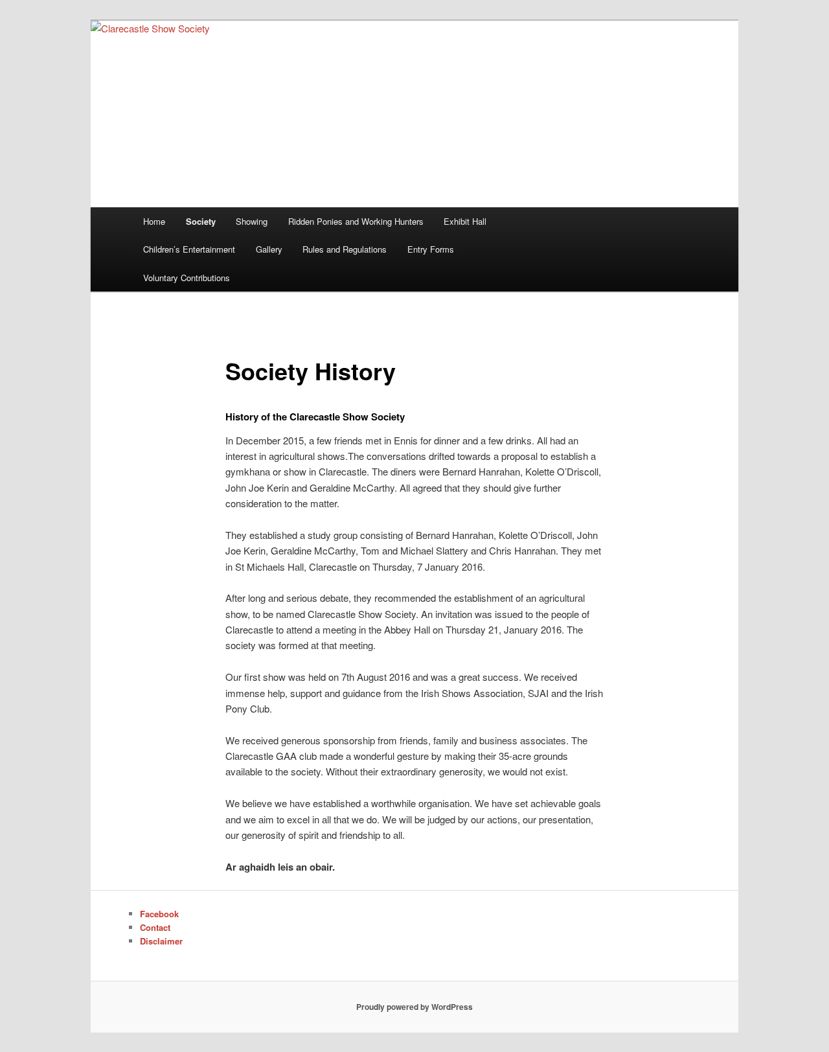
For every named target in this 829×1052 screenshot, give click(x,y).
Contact (155, 927)
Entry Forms (430, 249)
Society (201, 221)
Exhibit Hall (465, 221)
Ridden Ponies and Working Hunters (356, 221)
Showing (251, 221)
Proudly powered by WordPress (414, 1006)
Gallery (269, 249)
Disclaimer (161, 941)
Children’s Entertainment (189, 249)
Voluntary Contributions (186, 277)
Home (154, 221)
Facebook (159, 914)
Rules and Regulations (344, 249)
